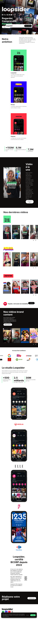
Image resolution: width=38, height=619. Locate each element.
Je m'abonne (31, 303)
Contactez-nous (32, 598)
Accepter (32, 615)
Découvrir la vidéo (30, 202)
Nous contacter (28, 25)
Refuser (27, 615)
